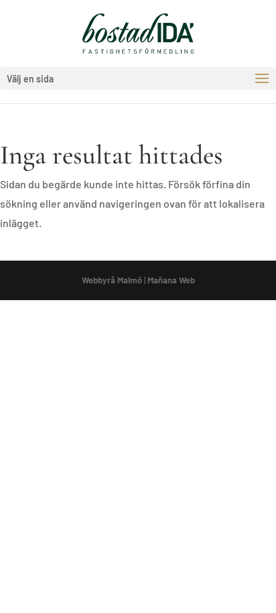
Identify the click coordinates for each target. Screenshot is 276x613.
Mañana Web (171, 280)
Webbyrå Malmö (112, 280)
